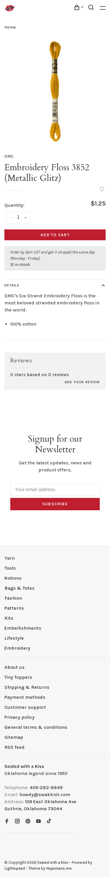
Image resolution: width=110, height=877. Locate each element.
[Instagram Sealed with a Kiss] (17, 821)
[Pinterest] (28, 821)
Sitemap (13, 737)
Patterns (14, 608)
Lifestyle (14, 638)
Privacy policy (19, 717)
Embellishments (22, 628)
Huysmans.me (59, 868)
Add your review (82, 382)
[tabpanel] (55, 91)
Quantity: (14, 205)
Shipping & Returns (27, 687)
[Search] (91, 8)
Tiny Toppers (18, 677)
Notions (13, 578)
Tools (10, 568)
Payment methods (24, 697)
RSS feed (14, 747)
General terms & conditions (35, 727)
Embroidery (17, 648)
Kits (8, 618)
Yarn (9, 558)
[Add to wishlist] (101, 190)
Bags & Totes (19, 588)
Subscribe (55, 503)
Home (10, 27)
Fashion (13, 598)
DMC (8, 156)
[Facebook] (6, 821)
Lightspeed (14, 868)
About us (14, 667)
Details (11, 285)
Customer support (25, 707)
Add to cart (55, 234)
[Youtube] (38, 821)
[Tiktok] (49, 821)
